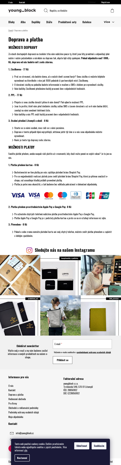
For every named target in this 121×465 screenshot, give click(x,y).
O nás (10, 2)
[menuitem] (11, 22)
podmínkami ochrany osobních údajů (94, 352)
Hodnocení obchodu (17, 399)
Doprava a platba (15, 394)
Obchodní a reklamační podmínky (23, 408)
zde (25, 450)
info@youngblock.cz (25, 433)
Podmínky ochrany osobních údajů (23, 412)
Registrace (105, 2)
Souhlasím (99, 446)
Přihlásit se (62, 360)
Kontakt (22, 2)
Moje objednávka (15, 417)
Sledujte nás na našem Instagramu (65, 250)
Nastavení (22, 458)
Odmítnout (81, 446)
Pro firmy (12, 403)
